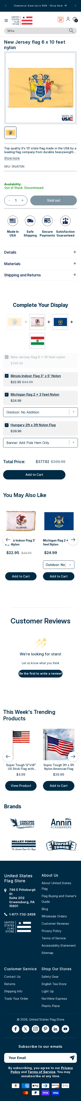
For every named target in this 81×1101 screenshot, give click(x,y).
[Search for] (71, 30)
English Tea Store (54, 984)
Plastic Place (51, 1006)
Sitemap (47, 953)
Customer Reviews (55, 924)
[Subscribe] (72, 1058)
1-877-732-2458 (22, 914)
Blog (45, 909)
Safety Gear (50, 977)
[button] (6, 20)
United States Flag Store (46, 1019)
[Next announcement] (75, 5)
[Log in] (68, 20)
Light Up (48, 991)
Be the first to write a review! (40, 673)
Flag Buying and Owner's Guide (59, 899)
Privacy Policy (51, 931)
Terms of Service (54, 938)
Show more (12, 158)
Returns (9, 984)
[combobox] (35, 31)
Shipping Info (13, 991)
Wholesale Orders (54, 916)
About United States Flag (56, 886)
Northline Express (54, 999)
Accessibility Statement (59, 945)
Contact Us (12, 977)
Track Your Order (16, 999)
